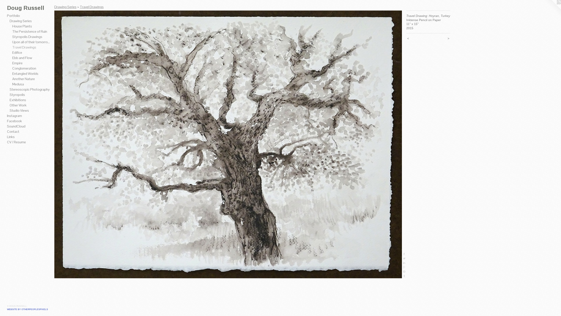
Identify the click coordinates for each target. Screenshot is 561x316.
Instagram (14, 115)
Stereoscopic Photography (30, 89)
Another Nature (23, 79)
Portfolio (13, 15)
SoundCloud (16, 126)
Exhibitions (18, 100)
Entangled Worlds (25, 73)
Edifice (17, 52)
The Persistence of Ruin (29, 31)
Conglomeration (24, 68)
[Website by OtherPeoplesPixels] (552, 9)
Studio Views (19, 110)
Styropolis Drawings (27, 36)
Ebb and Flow (22, 58)
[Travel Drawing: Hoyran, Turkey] (228, 144)
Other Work (18, 105)
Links (11, 137)
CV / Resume (16, 142)
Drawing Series (21, 21)
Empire (17, 63)
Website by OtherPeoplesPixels (27, 309)
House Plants (22, 26)
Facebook (14, 121)
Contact (13, 131)
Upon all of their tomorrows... (31, 42)
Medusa (18, 84)
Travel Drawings (24, 47)
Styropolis (17, 94)
